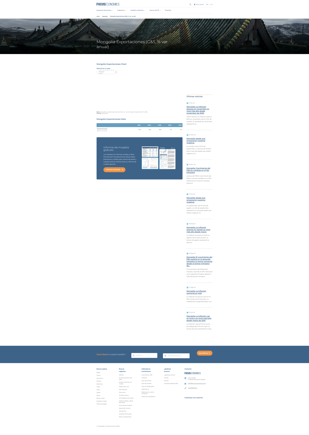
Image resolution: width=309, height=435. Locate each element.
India (98, 387)
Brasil (98, 372)
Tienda (166, 378)
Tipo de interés (146, 380)
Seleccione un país (103, 68)
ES (211, 4)
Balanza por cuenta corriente (148, 392)
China (98, 375)
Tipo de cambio (146, 383)
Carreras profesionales (171, 383)
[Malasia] (107, 72)
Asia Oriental (123, 389)
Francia (99, 381)
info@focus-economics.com (197, 383)
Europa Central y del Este (125, 378)
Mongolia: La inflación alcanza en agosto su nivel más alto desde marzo (198, 229)
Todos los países (102, 404)
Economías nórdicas (125, 405)
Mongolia (105, 16)
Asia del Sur (122, 411)
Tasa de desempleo (148, 386)
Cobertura (120, 10)
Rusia (98, 395)
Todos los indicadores (148, 396)
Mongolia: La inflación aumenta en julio (196, 292)
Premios (168, 10)
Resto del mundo (124, 408)
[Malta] (107, 74)
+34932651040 (192, 388)
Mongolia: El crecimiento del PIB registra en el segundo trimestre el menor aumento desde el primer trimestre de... (199, 261)
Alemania (100, 384)
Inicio (98, 16)
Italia (98, 389)
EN (207, 4)
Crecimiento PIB (147, 375)
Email (165, 352)
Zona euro (100, 378)
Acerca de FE (154, 10)
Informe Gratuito (113, 170)
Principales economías (126, 398)
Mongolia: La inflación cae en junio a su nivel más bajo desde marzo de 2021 (199, 318)
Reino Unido (101, 398)
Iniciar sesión (200, 4)
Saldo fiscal (145, 389)
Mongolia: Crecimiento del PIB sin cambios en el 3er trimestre (198, 170)
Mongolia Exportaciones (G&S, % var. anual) (123, 16)
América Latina (124, 395)
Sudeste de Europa (125, 414)
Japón (99, 392)
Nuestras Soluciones (104, 10)
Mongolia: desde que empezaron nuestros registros (196, 141)
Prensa (166, 380)
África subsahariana (125, 417)
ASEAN (121, 375)
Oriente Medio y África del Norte (126, 401)
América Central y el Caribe (125, 383)
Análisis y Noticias (137, 10)
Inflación (144, 378)
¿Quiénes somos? (169, 375)
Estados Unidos (102, 401)
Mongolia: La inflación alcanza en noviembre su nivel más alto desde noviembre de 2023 (198, 110)
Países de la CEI (124, 386)
